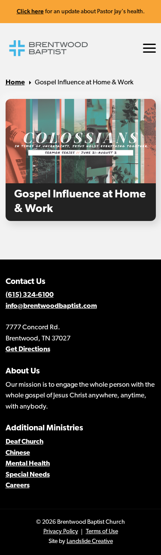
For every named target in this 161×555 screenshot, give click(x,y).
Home (15, 82)
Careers (18, 485)
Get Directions (28, 349)
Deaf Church (24, 442)
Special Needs (28, 474)
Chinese (18, 453)
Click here (30, 11)
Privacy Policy (60, 531)
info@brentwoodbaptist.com (51, 306)
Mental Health (28, 463)
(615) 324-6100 (30, 295)
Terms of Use (102, 531)
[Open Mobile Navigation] (149, 48)
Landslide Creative (90, 541)
